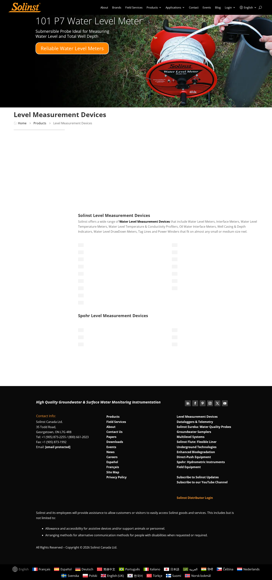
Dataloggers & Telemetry (195, 422)
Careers (111, 457)
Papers (111, 437)
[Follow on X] (217, 403)
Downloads (114, 442)
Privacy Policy (116, 477)
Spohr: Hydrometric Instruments (201, 462)
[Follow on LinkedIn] (188, 403)
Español (112, 462)
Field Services (133, 7)
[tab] (81, 245)
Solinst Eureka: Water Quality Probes (204, 427)
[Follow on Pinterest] (203, 403)
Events (207, 7)
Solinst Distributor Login (195, 498)
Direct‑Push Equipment (194, 457)
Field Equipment (189, 467)
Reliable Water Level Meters (72, 48)
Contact (194, 7)
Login (228, 7)
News (110, 452)
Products (152, 7)
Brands (116, 7)
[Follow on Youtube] (225, 403)
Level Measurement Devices (197, 417)
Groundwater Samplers (194, 432)
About (104, 7)
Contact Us (114, 432)
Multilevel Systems (190, 437)
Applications (173, 7)
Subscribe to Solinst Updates (198, 477)
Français (112, 467)
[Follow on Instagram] (210, 403)
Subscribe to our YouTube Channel (202, 482)
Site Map (112, 472)
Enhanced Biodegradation (196, 452)
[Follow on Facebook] (195, 403)
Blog (218, 7)
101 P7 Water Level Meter (89, 20)
